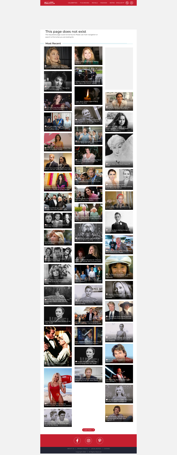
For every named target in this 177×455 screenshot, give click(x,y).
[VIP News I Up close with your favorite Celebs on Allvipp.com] (55, 2)
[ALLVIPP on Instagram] (88, 440)
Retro (112, 3)
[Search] (127, 2)
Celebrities (72, 3)
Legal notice (96, 448)
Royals (95, 3)
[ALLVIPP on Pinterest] (100, 440)
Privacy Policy (82, 448)
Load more (87, 430)
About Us (70, 448)
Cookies (107, 448)
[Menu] (131, 2)
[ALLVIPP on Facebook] (77, 440)
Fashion (103, 3)
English (119, 3)
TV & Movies (84, 3)
